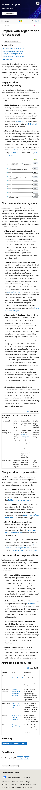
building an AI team (22, 548)
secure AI (21, 550)
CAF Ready (19, 121)
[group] (20, 441)
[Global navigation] (2, 21)
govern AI (14, 550)
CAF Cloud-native (32, 124)
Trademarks (16, 787)
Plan (8, 25)
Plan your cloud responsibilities (13, 54)
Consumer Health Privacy (27, 784)
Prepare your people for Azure (14, 743)
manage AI (33, 550)
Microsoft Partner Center (16, 677)
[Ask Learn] (34, 25)
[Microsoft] (20, 21)
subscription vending (14, 292)
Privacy (13, 784)
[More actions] (37, 25)
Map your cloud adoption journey (13, 48)
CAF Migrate (14, 152)
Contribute (5, 784)
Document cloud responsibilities (13, 56)
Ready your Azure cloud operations (16, 727)
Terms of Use (6, 787)
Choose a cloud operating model (13, 51)
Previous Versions (18, 782)
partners (31, 604)
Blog (27, 782)
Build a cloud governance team (19, 500)
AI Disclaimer (6, 782)
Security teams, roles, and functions (17, 717)
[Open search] (32, 21)
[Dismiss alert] (37, 3)
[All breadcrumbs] (3, 25)
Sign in (37, 21)
